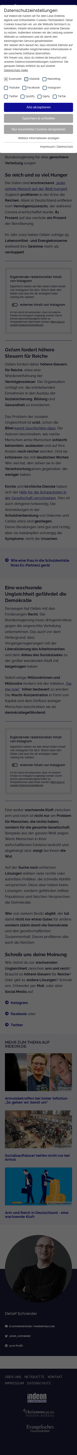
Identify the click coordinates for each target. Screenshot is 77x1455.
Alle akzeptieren (38, 107)
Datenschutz (65, 146)
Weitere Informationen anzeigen (38, 138)
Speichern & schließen (38, 118)
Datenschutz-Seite (16, 70)
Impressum (47, 146)
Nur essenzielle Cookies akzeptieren (38, 129)
